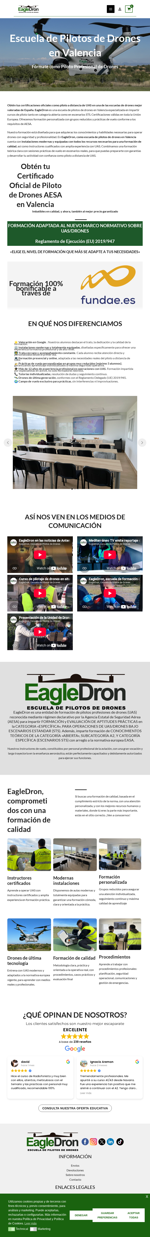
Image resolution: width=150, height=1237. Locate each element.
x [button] (147, 1196)
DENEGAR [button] (81, 1215)
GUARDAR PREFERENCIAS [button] (107, 1215)
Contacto (75, 1179)
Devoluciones (75, 1170)
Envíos (75, 1165)
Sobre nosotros (75, 1174)
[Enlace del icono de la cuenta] (119, 9)
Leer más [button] (85, 1093)
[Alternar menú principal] (111, 9)
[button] (72, 489)
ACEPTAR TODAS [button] (134, 1215)
